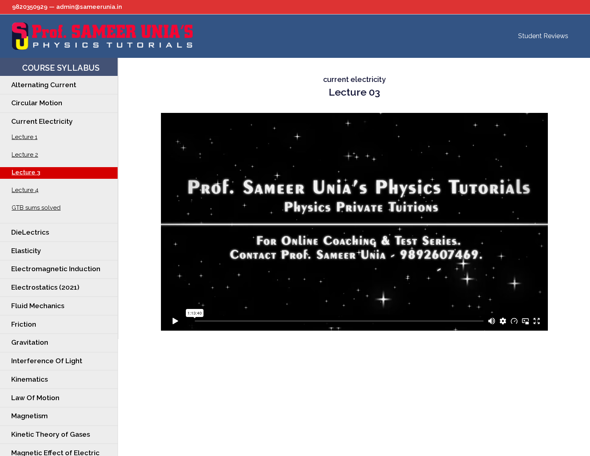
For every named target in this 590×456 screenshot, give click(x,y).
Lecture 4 (25, 190)
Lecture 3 (26, 172)
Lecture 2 (25, 154)
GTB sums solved (36, 207)
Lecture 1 (24, 137)
